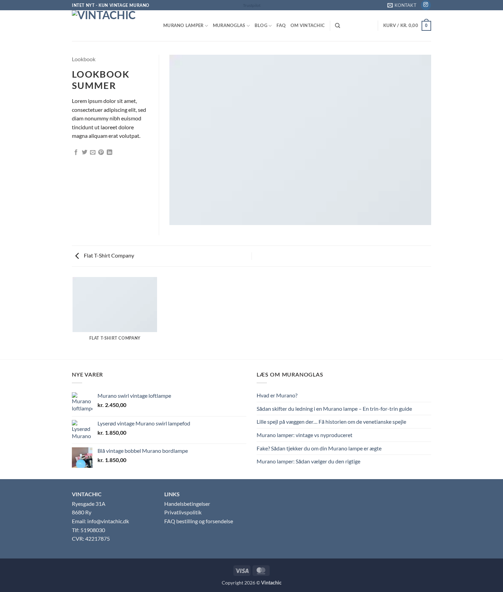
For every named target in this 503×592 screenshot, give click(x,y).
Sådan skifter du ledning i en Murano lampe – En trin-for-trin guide (334, 408)
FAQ (281, 26)
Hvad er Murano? (277, 395)
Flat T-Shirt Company (108, 255)
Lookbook (83, 59)
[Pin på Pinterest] (101, 152)
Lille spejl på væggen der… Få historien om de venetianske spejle (331, 421)
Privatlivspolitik (183, 512)
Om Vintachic (308, 26)
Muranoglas (229, 26)
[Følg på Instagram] (426, 5)
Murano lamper (183, 26)
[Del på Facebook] (76, 152)
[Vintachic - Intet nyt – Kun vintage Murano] (112, 25)
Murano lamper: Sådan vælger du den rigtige (308, 461)
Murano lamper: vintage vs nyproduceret (304, 435)
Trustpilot (251, 5)
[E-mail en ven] (92, 152)
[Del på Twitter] (84, 152)
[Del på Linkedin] (109, 152)
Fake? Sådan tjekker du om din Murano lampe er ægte (319, 448)
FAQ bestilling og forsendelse (198, 521)
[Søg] (337, 25)
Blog (261, 26)
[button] (407, 26)
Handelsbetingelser (187, 503)
